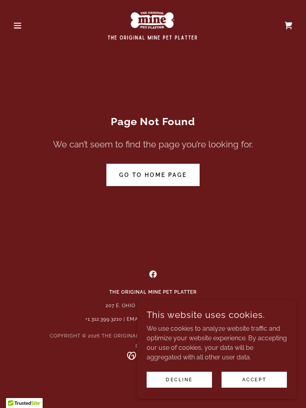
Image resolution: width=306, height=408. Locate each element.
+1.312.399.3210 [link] (103, 319)
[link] (153, 25)
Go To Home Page (153, 175)
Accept (254, 379)
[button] (31, 25)
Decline (179, 379)
